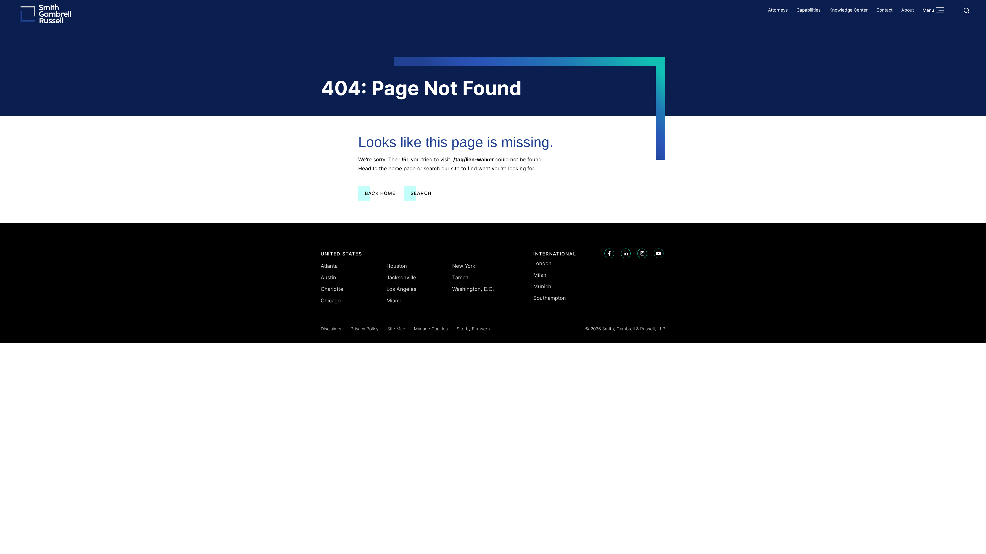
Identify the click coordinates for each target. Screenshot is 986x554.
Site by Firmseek (474, 328)
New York (463, 266)
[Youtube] (658, 253)
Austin (328, 277)
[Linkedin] (626, 253)
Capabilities (809, 10)
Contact (884, 10)
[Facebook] (609, 253)
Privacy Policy (364, 328)
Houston (396, 266)
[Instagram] (642, 253)
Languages (954, 10)
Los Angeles (401, 289)
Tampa (460, 277)
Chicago (331, 301)
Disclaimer (331, 328)
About (907, 10)
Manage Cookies (431, 328)
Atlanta (329, 266)
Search (421, 193)
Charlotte (332, 289)
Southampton (549, 298)
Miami (393, 301)
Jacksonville (401, 277)
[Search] (966, 10)
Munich (542, 286)
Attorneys (778, 10)
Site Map (396, 328)
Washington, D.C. (473, 289)
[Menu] (941, 11)
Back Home (380, 193)
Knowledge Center (848, 10)
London (542, 263)
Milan (539, 275)
